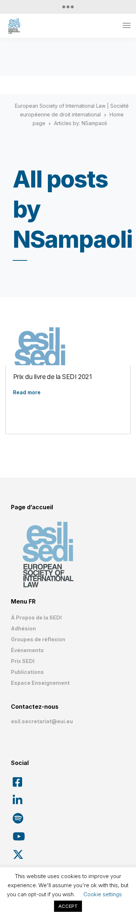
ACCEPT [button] (68, 906)
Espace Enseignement (40, 683)
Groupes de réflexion (38, 639)
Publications (27, 672)
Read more (27, 392)
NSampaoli (94, 123)
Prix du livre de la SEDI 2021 (52, 376)
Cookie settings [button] (102, 894)
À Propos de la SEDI (36, 617)
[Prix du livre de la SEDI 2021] (68, 360)
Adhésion (23, 628)
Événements (27, 650)
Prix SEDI (22, 661)
